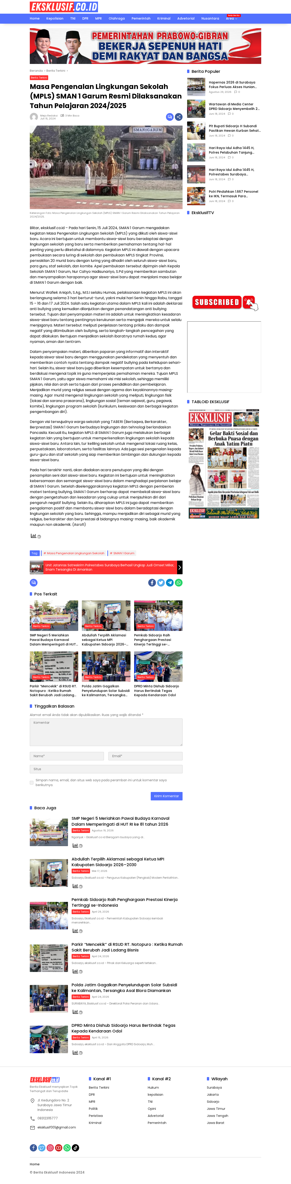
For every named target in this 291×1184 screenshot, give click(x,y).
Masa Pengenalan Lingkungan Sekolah (75, 553)
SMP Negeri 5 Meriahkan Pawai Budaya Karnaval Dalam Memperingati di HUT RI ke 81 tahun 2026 (53, 640)
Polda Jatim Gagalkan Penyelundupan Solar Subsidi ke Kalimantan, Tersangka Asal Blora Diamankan (106, 691)
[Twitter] (161, 583)
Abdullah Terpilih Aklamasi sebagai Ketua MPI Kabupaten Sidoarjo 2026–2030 (104, 640)
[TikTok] (75, 1147)
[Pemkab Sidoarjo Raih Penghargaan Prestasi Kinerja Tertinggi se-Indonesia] (158, 615)
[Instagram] (50, 1147)
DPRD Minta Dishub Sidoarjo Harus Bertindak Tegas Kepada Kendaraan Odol (156, 690)
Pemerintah (157, 1123)
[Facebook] (152, 583)
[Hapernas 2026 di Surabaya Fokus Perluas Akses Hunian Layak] (196, 87)
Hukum (153, 1087)
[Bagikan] (179, 117)
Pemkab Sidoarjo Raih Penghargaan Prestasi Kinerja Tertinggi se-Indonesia (152, 640)
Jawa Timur (216, 1108)
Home (35, 1164)
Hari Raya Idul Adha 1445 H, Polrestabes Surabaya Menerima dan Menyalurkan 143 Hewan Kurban (232, 172)
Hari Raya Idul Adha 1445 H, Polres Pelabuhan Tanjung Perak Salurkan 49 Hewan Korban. (231, 150)
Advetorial (156, 1115)
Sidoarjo (213, 1101)
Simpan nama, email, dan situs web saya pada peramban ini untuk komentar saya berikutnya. (101, 782)
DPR (92, 1094)
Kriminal (95, 1123)
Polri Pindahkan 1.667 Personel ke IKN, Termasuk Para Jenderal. (233, 194)
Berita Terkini (39, 77)
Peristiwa (96, 1115)
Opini (152, 1108)
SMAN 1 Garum (123, 553)
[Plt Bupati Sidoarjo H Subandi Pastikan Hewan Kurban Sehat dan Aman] (196, 130)
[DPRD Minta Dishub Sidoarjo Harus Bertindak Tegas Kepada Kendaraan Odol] (158, 666)
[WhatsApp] (179, 583)
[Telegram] (170, 583)
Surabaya (214, 1087)
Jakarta (213, 1094)
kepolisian (155, 1094)
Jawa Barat (215, 1123)
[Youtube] (58, 1147)
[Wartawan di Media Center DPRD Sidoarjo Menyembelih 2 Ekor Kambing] (196, 109)
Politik (93, 1108)
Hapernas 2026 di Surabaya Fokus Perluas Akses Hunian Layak (232, 85)
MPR (92, 1101)
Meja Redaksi (49, 115)
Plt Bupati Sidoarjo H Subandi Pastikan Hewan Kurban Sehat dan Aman (234, 128)
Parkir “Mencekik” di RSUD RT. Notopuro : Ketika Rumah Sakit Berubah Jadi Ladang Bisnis (53, 691)
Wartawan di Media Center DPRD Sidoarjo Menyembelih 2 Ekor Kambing (233, 106)
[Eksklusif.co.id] (64, 6)
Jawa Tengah (217, 1115)
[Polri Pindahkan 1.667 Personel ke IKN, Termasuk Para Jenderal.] (196, 196)
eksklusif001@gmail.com (57, 1127)
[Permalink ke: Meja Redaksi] (35, 117)
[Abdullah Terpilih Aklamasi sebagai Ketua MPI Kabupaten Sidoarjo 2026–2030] (106, 615)
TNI (150, 1101)
